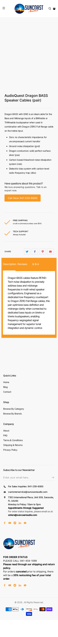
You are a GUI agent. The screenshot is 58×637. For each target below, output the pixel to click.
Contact (7, 391)
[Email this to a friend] (50, 252)
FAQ (5, 435)
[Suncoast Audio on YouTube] (9, 523)
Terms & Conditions (13, 440)
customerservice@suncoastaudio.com (27, 491)
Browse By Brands (12, 413)
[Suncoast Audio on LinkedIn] (20, 523)
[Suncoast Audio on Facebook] (4, 523)
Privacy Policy (10, 449)
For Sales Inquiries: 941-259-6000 (25, 486)
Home (6, 382)
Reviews (22, 264)
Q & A (35, 264)
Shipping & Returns (13, 445)
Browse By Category (13, 408)
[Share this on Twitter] (27, 252)
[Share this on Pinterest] (43, 252)
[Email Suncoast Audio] (25, 523)
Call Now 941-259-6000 (22, 198)
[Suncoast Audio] (29, 8)
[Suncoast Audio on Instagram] (15, 523)
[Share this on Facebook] (35, 252)
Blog (5, 387)
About (6, 430)
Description (9, 264)
